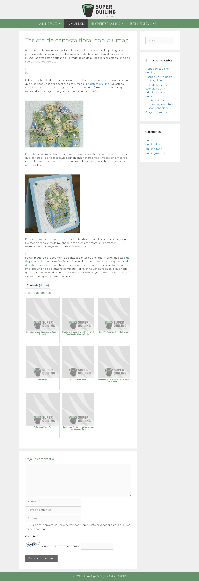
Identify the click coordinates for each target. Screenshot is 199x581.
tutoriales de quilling (143, 24)
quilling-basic (154, 144)
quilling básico (48, 24)
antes (50, 242)
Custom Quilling (98, 83)
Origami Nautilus (156, 112)
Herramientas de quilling (105, 24)
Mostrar (44, 285)
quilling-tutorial (155, 153)
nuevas (150, 140)
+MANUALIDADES (76, 24)
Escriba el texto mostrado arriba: (60, 546)
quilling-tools (153, 148)
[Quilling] (99, 9)
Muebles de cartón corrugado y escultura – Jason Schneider (159, 104)
